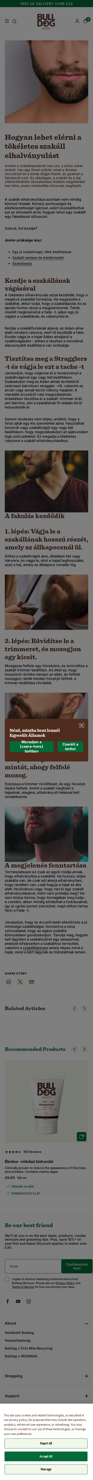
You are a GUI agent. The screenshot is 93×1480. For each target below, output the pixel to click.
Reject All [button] (46, 1443)
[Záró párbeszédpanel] (81, 725)
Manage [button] (46, 1469)
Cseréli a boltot (70, 746)
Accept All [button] (46, 1456)
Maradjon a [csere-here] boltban (31, 746)
